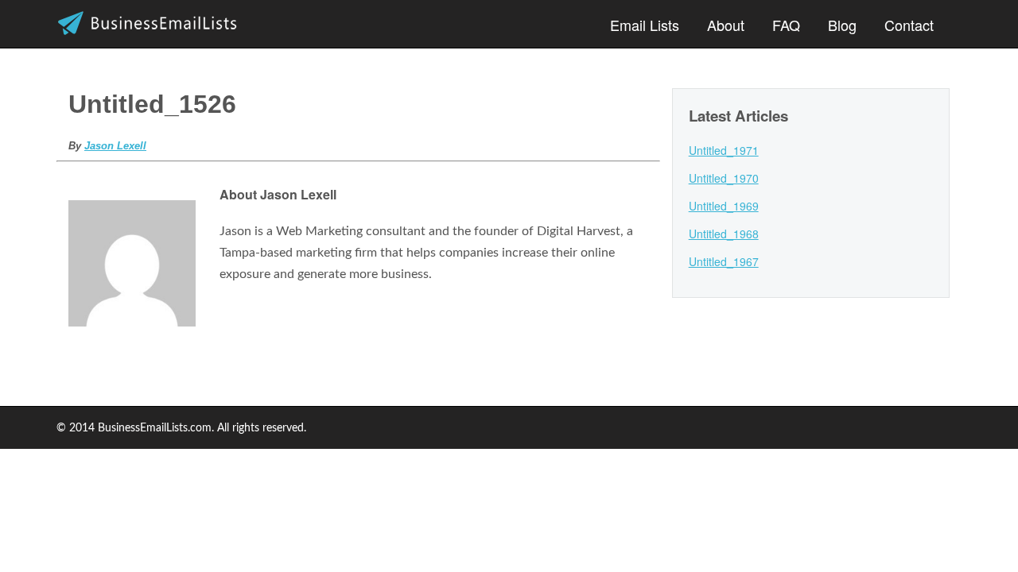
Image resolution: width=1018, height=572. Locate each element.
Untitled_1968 (724, 234)
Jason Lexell (115, 146)
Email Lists (644, 24)
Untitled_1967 (724, 261)
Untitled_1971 (724, 150)
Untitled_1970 (724, 178)
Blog (842, 24)
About (725, 24)
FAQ (786, 24)
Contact (909, 24)
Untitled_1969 (724, 206)
